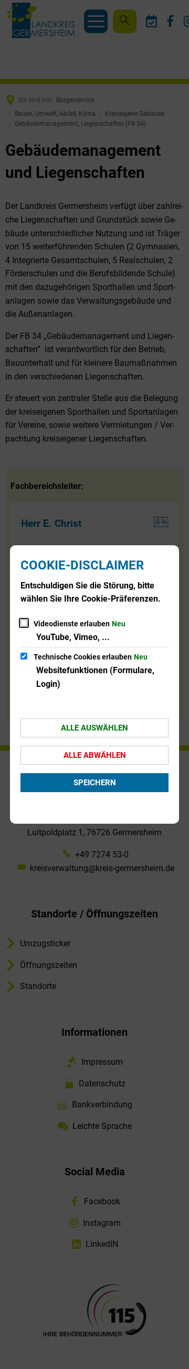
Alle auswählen (94, 728)
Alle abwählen (95, 755)
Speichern (95, 782)
